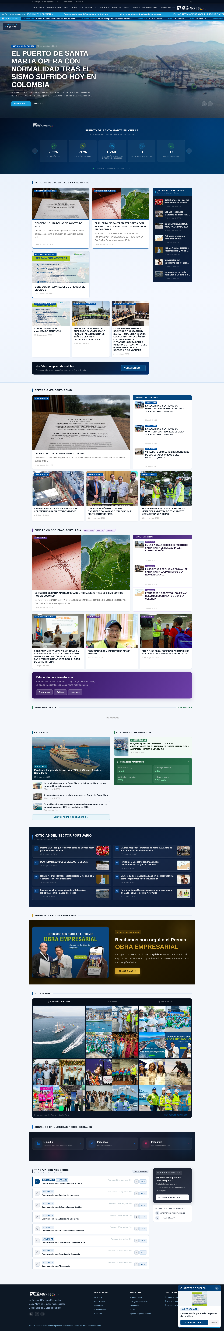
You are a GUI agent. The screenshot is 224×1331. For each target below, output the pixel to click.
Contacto (165, 8)
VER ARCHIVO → (133, 368)
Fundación (70, 8)
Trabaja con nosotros (144, 8)
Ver (142, 1181)
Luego (214, 1322)
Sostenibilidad (87, 8)
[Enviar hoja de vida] (136, 1181)
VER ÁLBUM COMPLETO (176, 1115)
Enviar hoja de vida (170, 1197)
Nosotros (39, 8)
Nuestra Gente (120, 8)
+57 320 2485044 (167, 1218)
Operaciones (54, 8)
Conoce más (126, 971)
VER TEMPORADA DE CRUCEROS (70, 817)
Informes (110, 530)
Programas (89, 530)
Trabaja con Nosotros (139, 1301)
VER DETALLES (193, 1322)
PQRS (132, 1310)
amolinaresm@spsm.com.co (172, 1213)
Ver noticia (19, 104)
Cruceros (104, 8)
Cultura (100, 530)
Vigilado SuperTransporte (140, 1314)
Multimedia (134, 1305)
